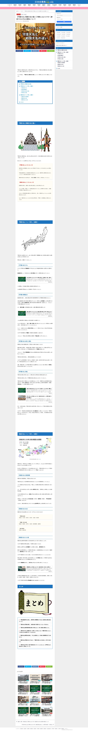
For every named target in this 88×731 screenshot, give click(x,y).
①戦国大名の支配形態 (24, 96)
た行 (59, 34)
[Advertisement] (26, 60)
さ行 (22, 14)
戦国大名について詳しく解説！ (26, 94)
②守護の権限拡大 (24, 89)
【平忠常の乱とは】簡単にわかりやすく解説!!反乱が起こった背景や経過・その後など (37, 724)
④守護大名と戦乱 (24, 92)
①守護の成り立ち (60, 53)
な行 (64, 34)
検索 (64, 21)
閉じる (23, 81)
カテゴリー (59, 17)
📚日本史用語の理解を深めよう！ (61, 45)
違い (25, 14)
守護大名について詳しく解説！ (26, 86)
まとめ (21, 102)
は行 (68, 34)
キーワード (59, 13)
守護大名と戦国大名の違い (61, 50)
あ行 (59, 32)
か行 (63, 32)
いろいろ (18, 14)
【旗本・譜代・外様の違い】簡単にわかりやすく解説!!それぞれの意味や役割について (33, 721)
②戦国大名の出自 (24, 98)
